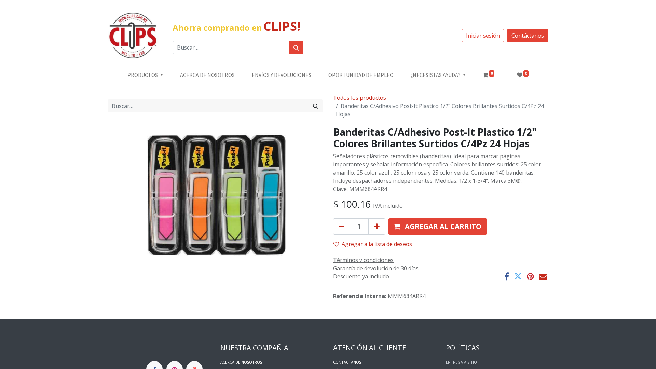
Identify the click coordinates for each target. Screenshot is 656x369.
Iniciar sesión (483, 35)
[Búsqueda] (296, 47)
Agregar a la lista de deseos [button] (377, 244)
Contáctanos (527, 35)
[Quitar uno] (341, 226)
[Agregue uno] (376, 226)
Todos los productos (359, 97)
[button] (437, 226)
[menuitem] (207, 75)
